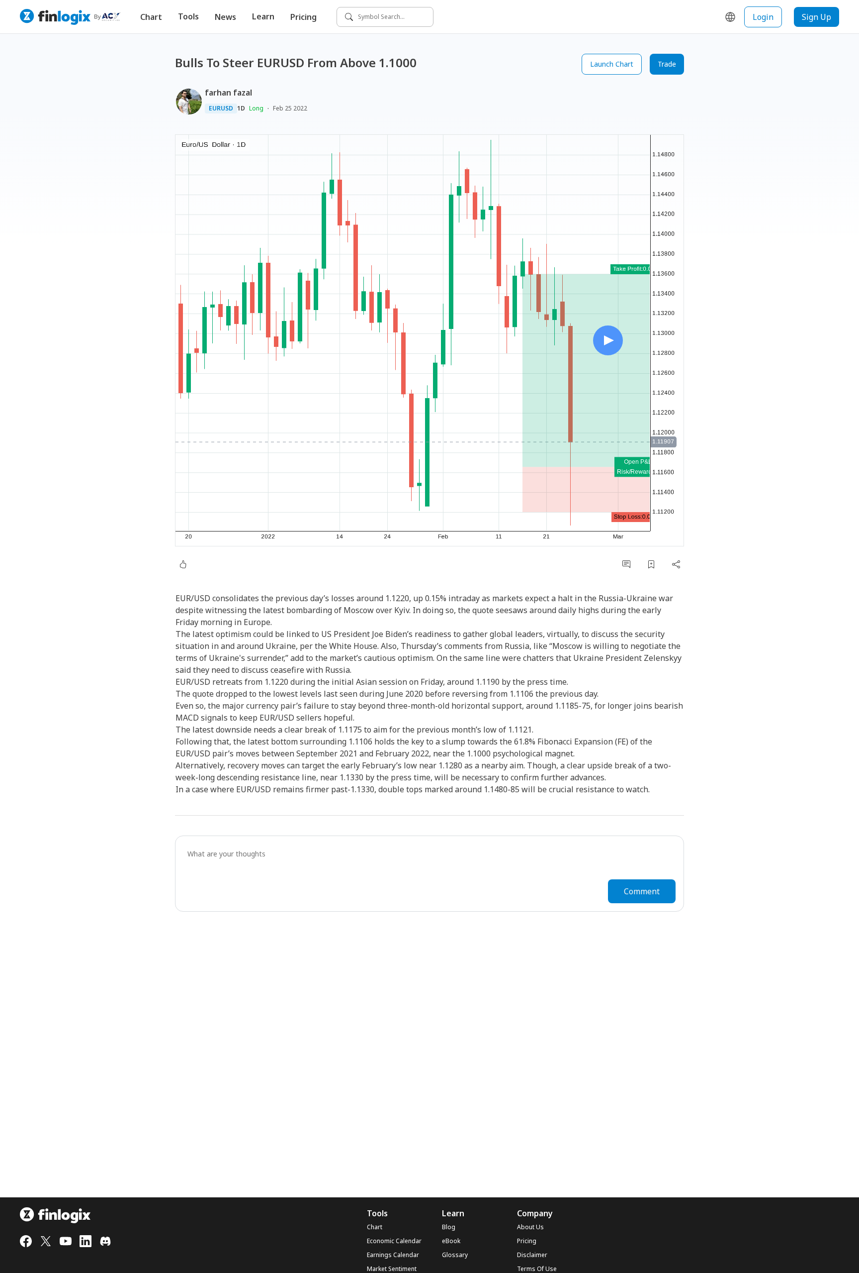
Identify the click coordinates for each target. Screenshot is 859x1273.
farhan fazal (228, 92)
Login (763, 16)
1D (241, 108)
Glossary (455, 1255)
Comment (642, 891)
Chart (151, 16)
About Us (530, 1227)
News (225, 16)
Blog (448, 1227)
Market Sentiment (392, 1269)
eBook (451, 1241)
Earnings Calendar (393, 1255)
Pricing (303, 16)
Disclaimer (532, 1255)
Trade (667, 64)
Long (256, 108)
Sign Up (816, 16)
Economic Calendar (394, 1241)
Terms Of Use (537, 1269)
